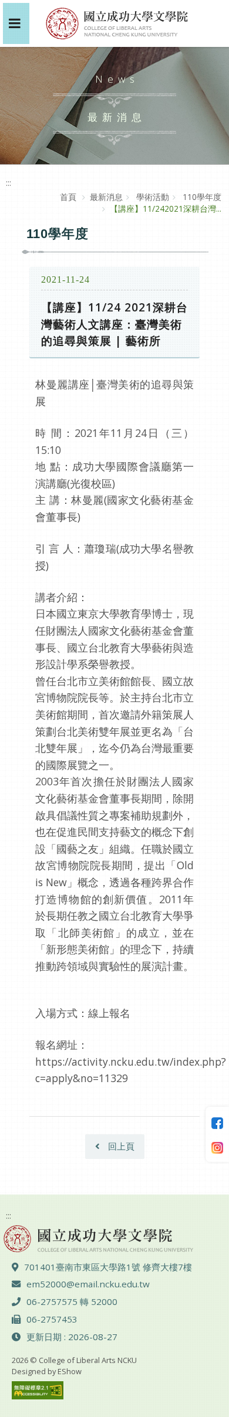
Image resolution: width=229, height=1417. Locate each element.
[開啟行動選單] (16, 23)
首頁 (68, 196)
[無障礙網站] (37, 1389)
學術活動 (151, 196)
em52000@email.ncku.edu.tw (88, 1284)
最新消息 (106, 196)
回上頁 (120, 1146)
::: (8, 182)
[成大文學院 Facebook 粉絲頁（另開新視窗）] (217, 1122)
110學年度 (200, 196)
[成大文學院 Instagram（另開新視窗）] (217, 1146)
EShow (70, 1371)
